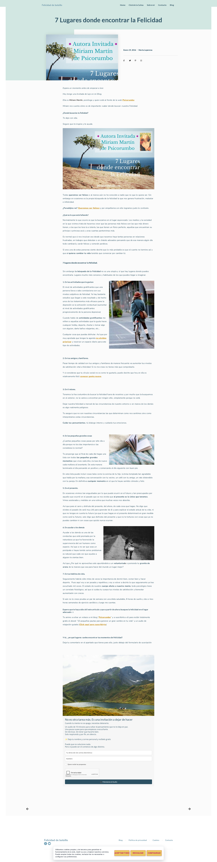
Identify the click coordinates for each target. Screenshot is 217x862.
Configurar (154, 853)
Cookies (156, 840)
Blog (172, 5)
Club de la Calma (136, 5)
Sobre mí (151, 5)
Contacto (162, 5)
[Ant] (67, 809)
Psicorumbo (128, 100)
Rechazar (138, 853)
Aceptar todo (121, 853)
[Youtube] (49, 843)
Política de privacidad (138, 840)
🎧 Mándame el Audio (108, 782)
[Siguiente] (149, 809)
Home (122, 5)
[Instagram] (45, 843)
